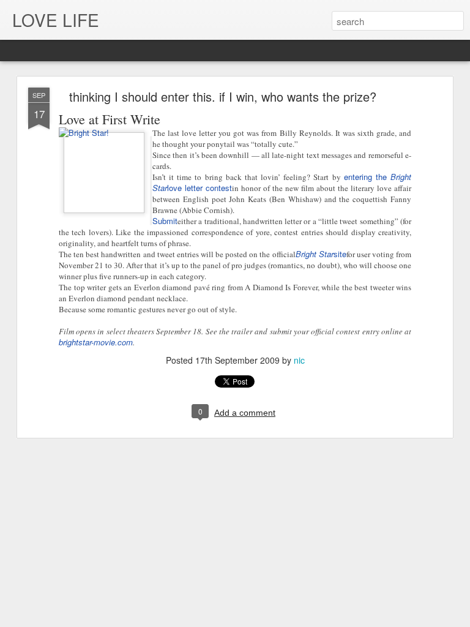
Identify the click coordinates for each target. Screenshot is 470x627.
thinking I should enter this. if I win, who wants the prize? (222, 96)
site (321, 254)
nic (299, 360)
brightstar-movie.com (96, 342)
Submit (164, 221)
